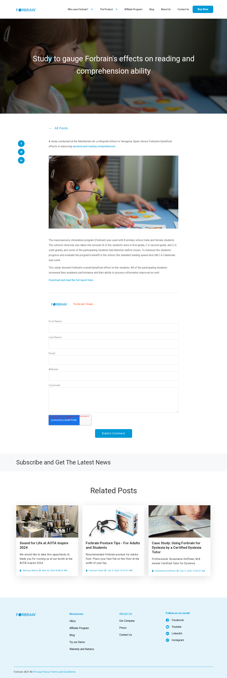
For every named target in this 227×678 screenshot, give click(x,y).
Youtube (177, 626)
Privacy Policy (41, 672)
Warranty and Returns (81, 649)
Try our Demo (77, 642)
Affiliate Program (79, 628)
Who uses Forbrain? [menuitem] (78, 9)
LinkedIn (177, 633)
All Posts (61, 128)
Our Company (127, 620)
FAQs (72, 621)
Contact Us (125, 634)
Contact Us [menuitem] (183, 9)
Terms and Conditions (63, 672)
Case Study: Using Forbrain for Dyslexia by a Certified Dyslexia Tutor (176, 547)
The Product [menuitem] (106, 9)
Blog (72, 635)
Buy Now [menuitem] (203, 9)
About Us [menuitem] (166, 9)
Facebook (178, 620)
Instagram (178, 640)
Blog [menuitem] (151, 9)
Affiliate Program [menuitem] (133, 9)
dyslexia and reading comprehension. (94, 146)
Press (122, 627)
